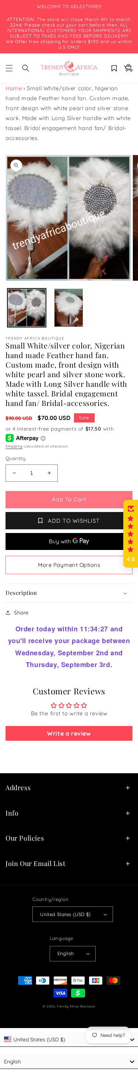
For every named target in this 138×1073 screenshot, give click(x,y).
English (65, 953)
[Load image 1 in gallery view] (26, 307)
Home (14, 88)
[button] (9, 68)
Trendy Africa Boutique (76, 1006)
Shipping (14, 446)
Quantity (15, 458)
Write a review (69, 733)
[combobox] (69, 1039)
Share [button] (21, 612)
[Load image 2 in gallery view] (69, 307)
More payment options (69, 564)
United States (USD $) (65, 914)
